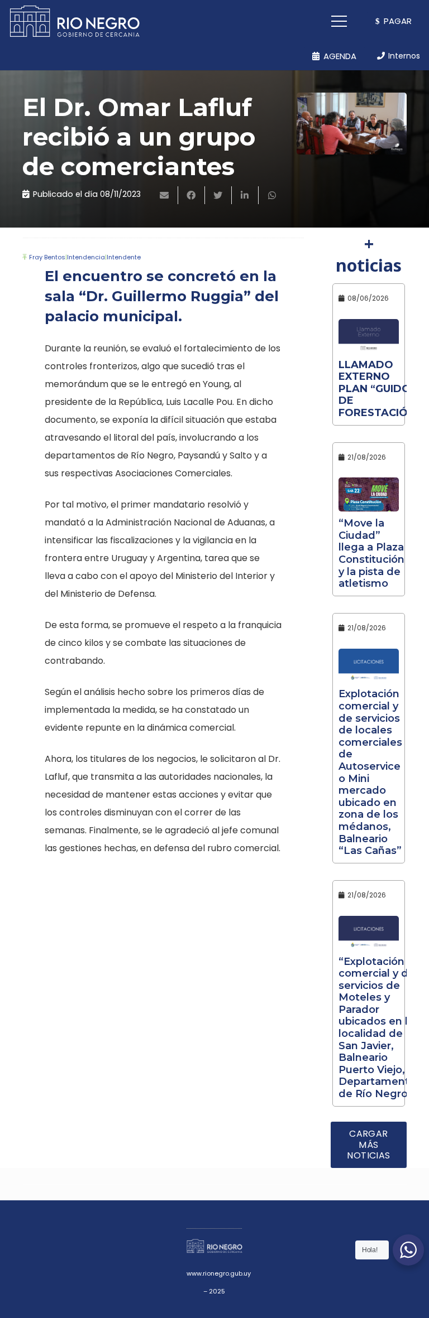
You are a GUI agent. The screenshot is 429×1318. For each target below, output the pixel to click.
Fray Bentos (47, 257)
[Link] (74, 21)
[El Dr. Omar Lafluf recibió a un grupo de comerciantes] (352, 124)
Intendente (124, 257)
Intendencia (86, 257)
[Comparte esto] (191, 195)
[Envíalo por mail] (164, 195)
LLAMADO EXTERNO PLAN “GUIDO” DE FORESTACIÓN (377, 389)
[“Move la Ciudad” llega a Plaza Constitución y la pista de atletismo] (369, 494)
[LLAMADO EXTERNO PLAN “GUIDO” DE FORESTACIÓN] (369, 336)
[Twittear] (218, 195)
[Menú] (340, 21)
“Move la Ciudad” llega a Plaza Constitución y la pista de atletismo (371, 553)
